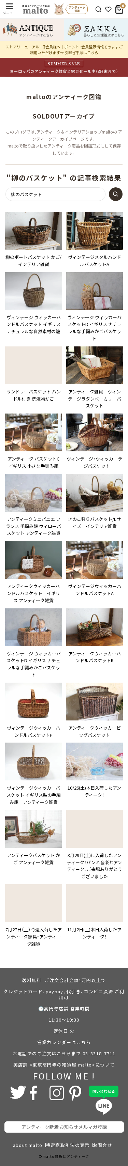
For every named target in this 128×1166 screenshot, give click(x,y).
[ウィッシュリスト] (108, 9)
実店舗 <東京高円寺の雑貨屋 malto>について (64, 1065)
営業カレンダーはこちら (64, 1042)
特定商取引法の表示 (68, 1145)
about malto (28, 1145)
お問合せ (102, 1145)
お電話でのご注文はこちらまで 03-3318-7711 (64, 1053)
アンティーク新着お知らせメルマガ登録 (64, 1126)
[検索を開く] (98, 9)
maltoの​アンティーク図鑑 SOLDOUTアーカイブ (67, 106)
